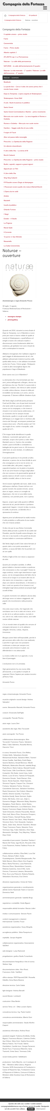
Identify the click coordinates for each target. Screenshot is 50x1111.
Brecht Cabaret (9, 155)
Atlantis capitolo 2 (10, 52)
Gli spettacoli (33, 15)
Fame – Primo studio (11, 48)
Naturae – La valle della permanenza (17, 61)
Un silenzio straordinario (13, 146)
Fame (6, 39)
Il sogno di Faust (10, 132)
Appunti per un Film (11, 169)
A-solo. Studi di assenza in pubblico (17, 103)
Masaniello (8, 241)
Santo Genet (8, 107)
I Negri (6, 214)
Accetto (30, 1109)
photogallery (13, 320)
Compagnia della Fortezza (16, 15)
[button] (45, 8)
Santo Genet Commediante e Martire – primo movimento (25, 112)
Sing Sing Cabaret (10, 178)
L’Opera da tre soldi (11, 191)
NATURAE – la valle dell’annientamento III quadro (22, 66)
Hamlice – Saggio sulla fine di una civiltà (18, 128)
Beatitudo (7, 82)
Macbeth (7, 200)
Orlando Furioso (10, 209)
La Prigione (8, 223)
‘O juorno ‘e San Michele (13, 237)
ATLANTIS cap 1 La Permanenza (16, 57)
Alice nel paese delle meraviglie (15, 137)
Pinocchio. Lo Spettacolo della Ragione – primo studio (23, 160)
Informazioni (40, 1109)
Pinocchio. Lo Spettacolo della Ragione (18, 141)
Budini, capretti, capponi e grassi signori (18, 164)
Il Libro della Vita (10, 173)
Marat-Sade (8, 228)
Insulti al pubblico (10, 205)
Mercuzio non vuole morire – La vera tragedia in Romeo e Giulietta (25, 117)
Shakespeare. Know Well (13, 98)
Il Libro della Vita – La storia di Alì (16, 151)
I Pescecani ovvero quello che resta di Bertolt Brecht (23, 187)
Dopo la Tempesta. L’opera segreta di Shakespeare (23, 94)
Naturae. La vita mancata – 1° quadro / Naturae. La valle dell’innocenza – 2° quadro (24, 72)
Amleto (6, 196)
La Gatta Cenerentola (12, 246)
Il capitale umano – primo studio (15, 34)
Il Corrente (8, 232)
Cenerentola (8, 43)
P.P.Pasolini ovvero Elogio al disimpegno (18, 182)
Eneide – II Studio (10, 219)
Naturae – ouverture (11, 78)
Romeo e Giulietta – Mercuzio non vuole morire (21, 123)
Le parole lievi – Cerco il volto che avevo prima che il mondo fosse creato (23, 88)
